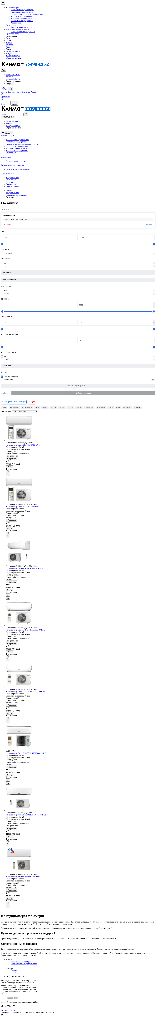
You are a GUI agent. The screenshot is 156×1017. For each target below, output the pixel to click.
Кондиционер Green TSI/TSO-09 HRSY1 (23, 445)
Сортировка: (6, 411)
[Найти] (26, 114)
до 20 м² (79, 407)
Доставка (10, 40)
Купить (9, 467)
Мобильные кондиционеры (22, 10)
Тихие (37, 407)
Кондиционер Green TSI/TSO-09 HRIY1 (22, 506)
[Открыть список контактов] (3, 70)
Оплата (9, 38)
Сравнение (5, 97)
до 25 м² (70, 407)
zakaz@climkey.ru (13, 56)
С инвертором (27, 407)
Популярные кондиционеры (13, 402)
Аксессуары (16, 23)
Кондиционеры (12, 7)
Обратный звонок (13, 58)
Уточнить (148, 224)
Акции (9, 47)
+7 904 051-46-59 (13, 51)
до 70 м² (45, 407)
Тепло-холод (89, 407)
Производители (12, 34)
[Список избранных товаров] (6, 89)
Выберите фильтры (83, 393)
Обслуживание (12, 184)
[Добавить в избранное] (8, 471)
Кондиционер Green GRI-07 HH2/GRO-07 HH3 (25, 630)
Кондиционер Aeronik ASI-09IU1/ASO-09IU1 (24, 876)
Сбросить (8, 224)
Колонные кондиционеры (21, 18)
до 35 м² (62, 407)
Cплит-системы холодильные (23, 32)
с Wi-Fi (4, 407)
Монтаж (9, 182)
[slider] (2, 243)
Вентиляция (11, 25)
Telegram (9, 53)
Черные (110, 407)
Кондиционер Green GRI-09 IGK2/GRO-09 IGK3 (26, 753)
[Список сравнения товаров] (2, 89)
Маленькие (137, 407)
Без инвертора (14, 407)
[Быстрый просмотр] (8, 474)
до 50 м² (53, 407)
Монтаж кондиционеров (21, 961)
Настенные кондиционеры (22, 12)
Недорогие (127, 407)
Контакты (10, 45)
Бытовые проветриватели (21, 27)
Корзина (14, 104)
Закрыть (10, 84)
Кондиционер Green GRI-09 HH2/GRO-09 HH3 (25, 691)
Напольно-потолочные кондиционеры (27, 14)
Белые (118, 407)
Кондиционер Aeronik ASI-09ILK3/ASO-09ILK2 (26, 815)
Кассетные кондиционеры (22, 16)
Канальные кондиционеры (22, 21)
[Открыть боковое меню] (3, 3)
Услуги (9, 43)
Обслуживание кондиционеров (24, 964)
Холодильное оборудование (17, 29)
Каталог (7, 133)
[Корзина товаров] (10, 89)
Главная (9, 190)
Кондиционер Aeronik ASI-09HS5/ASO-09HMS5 (26, 568)
